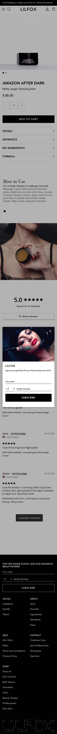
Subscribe (28, 397)
